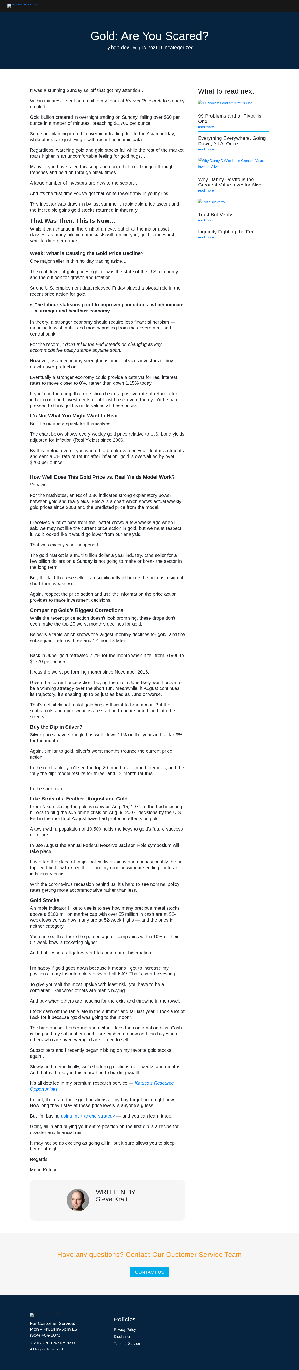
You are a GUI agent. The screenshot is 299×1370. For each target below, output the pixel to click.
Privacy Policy (125, 1330)
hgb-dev (120, 47)
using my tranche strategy (88, 1115)
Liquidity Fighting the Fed (226, 231)
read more (206, 127)
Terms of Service (127, 1344)
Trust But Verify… (217, 214)
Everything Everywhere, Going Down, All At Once (232, 140)
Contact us (149, 1272)
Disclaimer (122, 1337)
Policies (124, 1319)
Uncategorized (177, 47)
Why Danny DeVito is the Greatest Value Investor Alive (230, 182)
